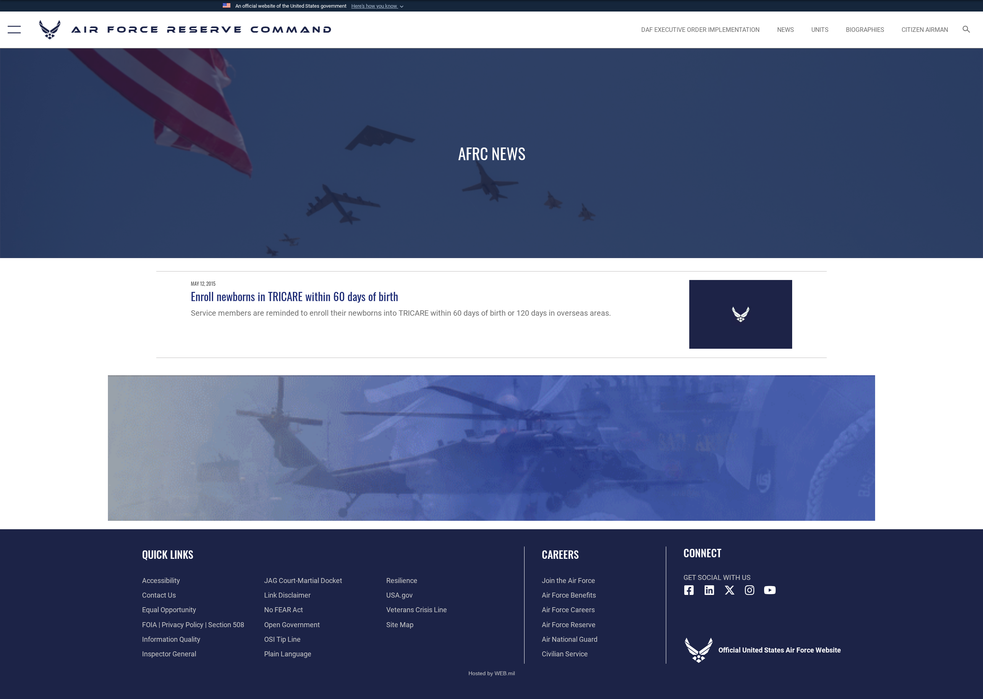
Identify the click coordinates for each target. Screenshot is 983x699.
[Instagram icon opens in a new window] (749, 590)
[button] (378, 6)
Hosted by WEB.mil (491, 673)
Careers (560, 554)
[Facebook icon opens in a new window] (689, 590)
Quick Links (167, 554)
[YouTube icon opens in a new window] (770, 590)
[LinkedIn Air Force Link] (709, 590)
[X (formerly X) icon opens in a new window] (729, 590)
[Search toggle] (967, 30)
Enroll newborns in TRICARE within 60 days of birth (294, 296)
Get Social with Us (717, 577)
